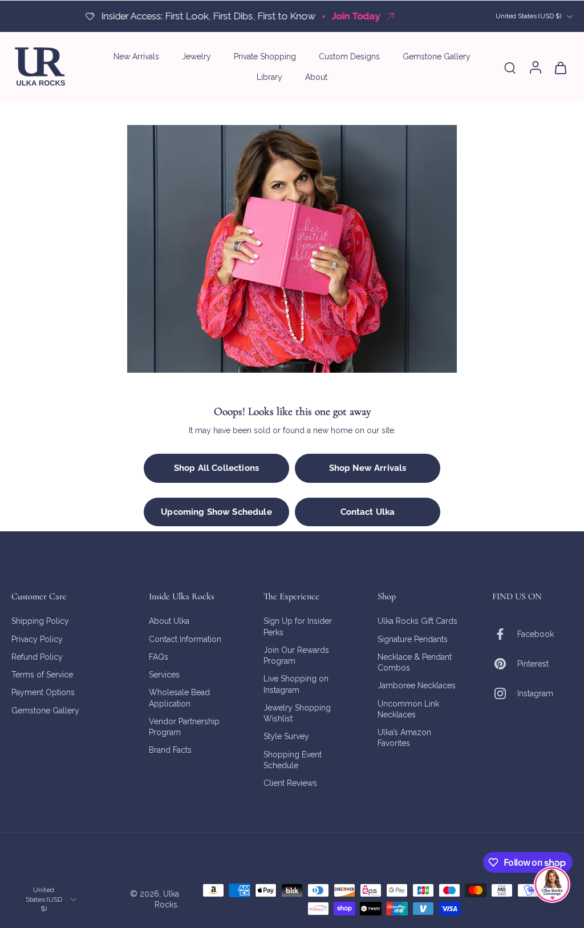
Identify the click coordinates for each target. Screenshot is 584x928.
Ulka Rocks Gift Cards (417, 621)
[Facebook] (504, 634)
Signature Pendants (413, 639)
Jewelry (196, 56)
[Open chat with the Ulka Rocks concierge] (552, 884)
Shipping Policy (40, 621)
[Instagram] (504, 694)
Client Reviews (290, 783)
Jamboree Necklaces (417, 686)
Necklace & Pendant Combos (415, 662)
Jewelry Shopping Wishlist (297, 713)
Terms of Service (42, 674)
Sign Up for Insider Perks (297, 627)
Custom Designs (349, 56)
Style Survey (286, 736)
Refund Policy (37, 656)
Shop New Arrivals (368, 468)
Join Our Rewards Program (296, 655)
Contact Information (185, 639)
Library (269, 77)
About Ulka (169, 621)
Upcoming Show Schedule (216, 512)
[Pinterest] (504, 664)
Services (164, 674)
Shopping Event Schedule (292, 760)
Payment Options (43, 692)
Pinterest (533, 663)
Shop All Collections (216, 468)
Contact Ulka (367, 512)
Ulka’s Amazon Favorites (404, 738)
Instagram (535, 693)
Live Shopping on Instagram (295, 685)
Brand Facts (170, 750)
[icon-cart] (560, 67)
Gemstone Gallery (437, 56)
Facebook (535, 634)
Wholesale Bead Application (179, 698)
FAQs (158, 656)
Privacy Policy (37, 639)
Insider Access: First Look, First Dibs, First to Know (208, 16)
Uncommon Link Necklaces (408, 709)
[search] (509, 67)
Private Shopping (265, 56)
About (316, 77)
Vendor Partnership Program (184, 727)
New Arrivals (136, 56)
